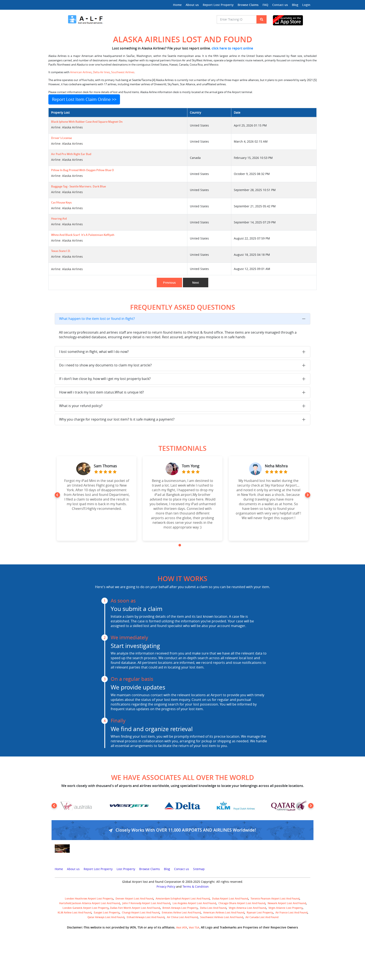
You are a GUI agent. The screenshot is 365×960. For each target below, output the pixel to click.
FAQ (265, 5)
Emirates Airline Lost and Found (181, 912)
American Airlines (81, 72)
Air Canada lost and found (261, 917)
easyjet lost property (106, 912)
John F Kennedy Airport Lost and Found (146, 903)
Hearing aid (59, 218)
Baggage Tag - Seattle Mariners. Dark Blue (78, 186)
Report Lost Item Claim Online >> (84, 99)
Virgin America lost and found (247, 908)
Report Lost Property (218, 5)
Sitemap (199, 869)
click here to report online (232, 48)
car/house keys (61, 202)
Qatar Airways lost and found (105, 917)
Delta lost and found (213, 908)
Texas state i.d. (61, 251)
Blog (295, 5)
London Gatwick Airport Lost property (85, 908)
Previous (169, 283)
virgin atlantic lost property (285, 908)
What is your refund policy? (80, 405)
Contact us (280, 5)
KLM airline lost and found (74, 912)
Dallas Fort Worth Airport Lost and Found (135, 908)
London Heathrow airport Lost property (89, 898)
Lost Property (126, 869)
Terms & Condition (195, 886)
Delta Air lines (101, 72)
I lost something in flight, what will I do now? (94, 351)
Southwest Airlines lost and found (221, 917)
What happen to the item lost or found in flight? (97, 318)
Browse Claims (248, 5)
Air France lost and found (291, 912)
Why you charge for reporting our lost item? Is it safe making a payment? (116, 419)
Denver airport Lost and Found (134, 898)
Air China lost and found (182, 917)
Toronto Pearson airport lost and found (275, 898)
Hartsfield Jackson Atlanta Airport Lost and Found (89, 903)
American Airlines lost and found (223, 912)
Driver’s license (61, 138)
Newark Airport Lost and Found (287, 903)
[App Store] (291, 20)
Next (195, 283)
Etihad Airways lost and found (145, 917)
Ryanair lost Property (260, 912)
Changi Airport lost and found (140, 912)
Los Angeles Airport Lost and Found (194, 903)
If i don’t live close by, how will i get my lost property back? (105, 378)
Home (177, 5)
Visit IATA (181, 927)
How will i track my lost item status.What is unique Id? (101, 392)
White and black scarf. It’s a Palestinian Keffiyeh (82, 235)
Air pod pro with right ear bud (71, 154)
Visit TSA (194, 927)
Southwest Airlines (122, 72)
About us (192, 5)
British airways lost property (179, 908)
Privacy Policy (166, 886)
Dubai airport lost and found (230, 898)
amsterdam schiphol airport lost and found (183, 898)
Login (306, 5)
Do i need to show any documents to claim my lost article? (105, 365)
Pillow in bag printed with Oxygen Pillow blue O (82, 170)
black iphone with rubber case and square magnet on (87, 122)
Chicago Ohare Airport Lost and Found (241, 903)
